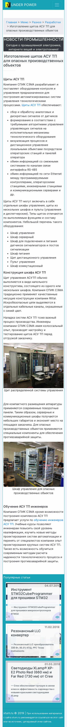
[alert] (33, 601)
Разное (36, 22)
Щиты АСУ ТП (31, 105)
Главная (11, 22)
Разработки (53, 22)
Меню (24, 22)
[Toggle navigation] (57, 4)
